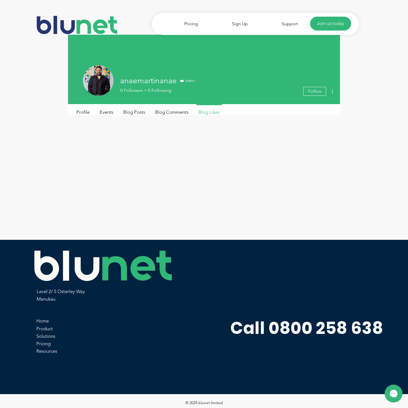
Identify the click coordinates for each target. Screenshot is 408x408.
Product (44, 328)
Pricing (43, 343)
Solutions (45, 336)
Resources (46, 351)
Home (42, 321)
